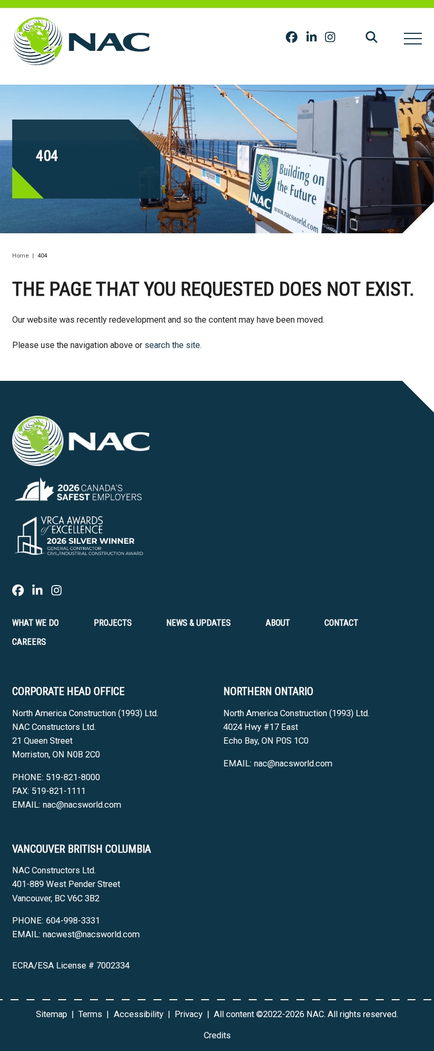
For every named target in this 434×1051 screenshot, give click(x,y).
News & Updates (198, 623)
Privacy (189, 1014)
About (278, 623)
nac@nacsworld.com (82, 805)
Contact (341, 623)
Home (20, 255)
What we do (35, 623)
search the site (172, 345)
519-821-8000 (73, 777)
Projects (113, 623)
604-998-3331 (73, 921)
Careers (29, 642)
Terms (90, 1014)
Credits (217, 1035)
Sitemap (51, 1014)
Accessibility (139, 1014)
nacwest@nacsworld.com (91, 934)
